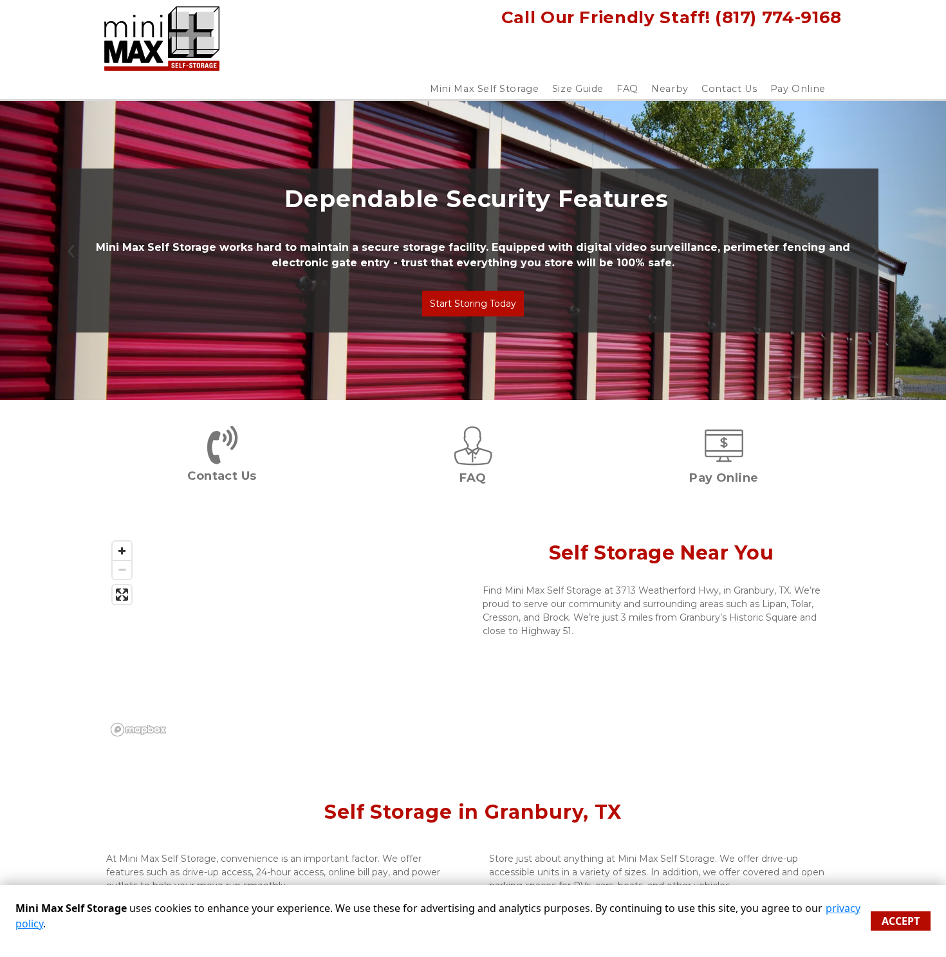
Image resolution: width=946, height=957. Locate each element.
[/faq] (473, 458)
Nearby (670, 89)
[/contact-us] (222, 455)
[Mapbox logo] (138, 729)
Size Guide (578, 89)
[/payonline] (724, 458)
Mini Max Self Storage (484, 89)
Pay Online (798, 89)
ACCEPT (901, 921)
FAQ (627, 89)
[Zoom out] (122, 569)
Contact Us (729, 89)
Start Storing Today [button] (473, 303)
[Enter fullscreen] (122, 594)
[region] (284, 638)
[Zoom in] (122, 551)
